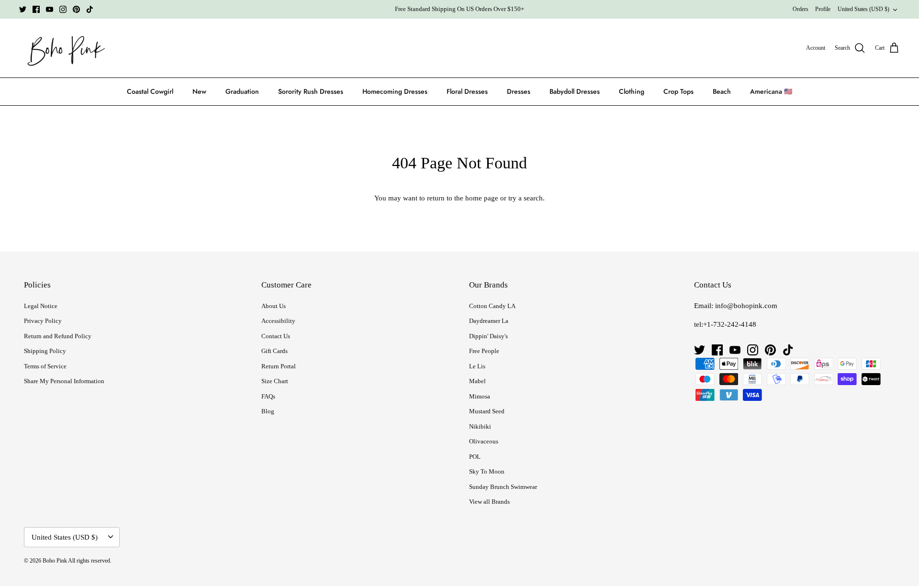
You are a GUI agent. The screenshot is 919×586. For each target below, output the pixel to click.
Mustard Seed (486, 411)
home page (481, 198)
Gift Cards (274, 350)
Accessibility (278, 320)
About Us (273, 306)
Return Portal (278, 366)
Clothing (631, 91)
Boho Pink (55, 560)
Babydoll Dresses (574, 91)
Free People (484, 350)
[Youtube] (49, 9)
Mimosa (479, 396)
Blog (267, 411)
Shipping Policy (45, 350)
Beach (722, 91)
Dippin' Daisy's (488, 336)
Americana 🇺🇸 (771, 91)
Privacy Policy (43, 320)
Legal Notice (40, 306)
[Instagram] (63, 9)
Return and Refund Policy (57, 336)
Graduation (242, 91)
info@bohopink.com (746, 306)
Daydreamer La (488, 320)
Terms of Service (45, 366)
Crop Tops (678, 91)
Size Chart (274, 381)
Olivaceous (483, 441)
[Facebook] (36, 9)
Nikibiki (480, 426)
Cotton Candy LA (492, 306)
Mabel (477, 381)
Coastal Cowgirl (150, 91)
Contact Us (275, 336)
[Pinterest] (76, 9)
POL (475, 456)
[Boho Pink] (63, 48)
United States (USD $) (863, 9)
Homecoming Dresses (394, 91)
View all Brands (489, 501)
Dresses (518, 91)
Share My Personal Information (64, 381)
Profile (822, 9)
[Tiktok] (89, 9)
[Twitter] (22, 9)
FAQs (268, 396)
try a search (525, 198)
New (199, 91)
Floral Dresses (467, 91)
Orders (800, 9)
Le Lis (477, 366)
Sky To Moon (486, 471)
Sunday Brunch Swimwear (503, 486)
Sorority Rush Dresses (310, 91)
